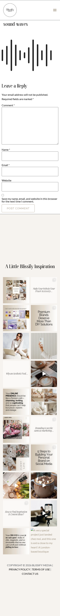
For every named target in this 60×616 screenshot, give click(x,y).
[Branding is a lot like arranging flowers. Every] (16, 485)
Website (6, 180)
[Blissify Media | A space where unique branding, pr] (44, 318)
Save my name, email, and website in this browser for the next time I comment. (29, 200)
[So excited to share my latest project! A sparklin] (44, 346)
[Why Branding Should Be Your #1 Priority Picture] (44, 513)
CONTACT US (30, 573)
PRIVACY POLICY (19, 569)
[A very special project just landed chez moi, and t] (44, 541)
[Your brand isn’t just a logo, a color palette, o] (16, 541)
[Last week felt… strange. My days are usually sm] (44, 374)
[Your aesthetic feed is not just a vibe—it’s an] (16, 374)
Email (6, 165)
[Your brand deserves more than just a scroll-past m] (16, 402)
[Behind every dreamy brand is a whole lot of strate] (44, 485)
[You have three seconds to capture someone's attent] (16, 290)
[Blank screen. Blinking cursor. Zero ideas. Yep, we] (16, 513)
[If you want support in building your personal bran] (44, 457)
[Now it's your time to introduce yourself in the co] (16, 346)
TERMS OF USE (41, 569)
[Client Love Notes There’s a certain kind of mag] (16, 457)
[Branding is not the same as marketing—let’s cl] (44, 430)
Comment (8, 105)
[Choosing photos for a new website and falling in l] (44, 402)
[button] (55, 10)
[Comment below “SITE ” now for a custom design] (44, 290)
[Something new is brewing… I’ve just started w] (16, 430)
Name (6, 149)
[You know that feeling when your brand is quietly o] (16, 318)
